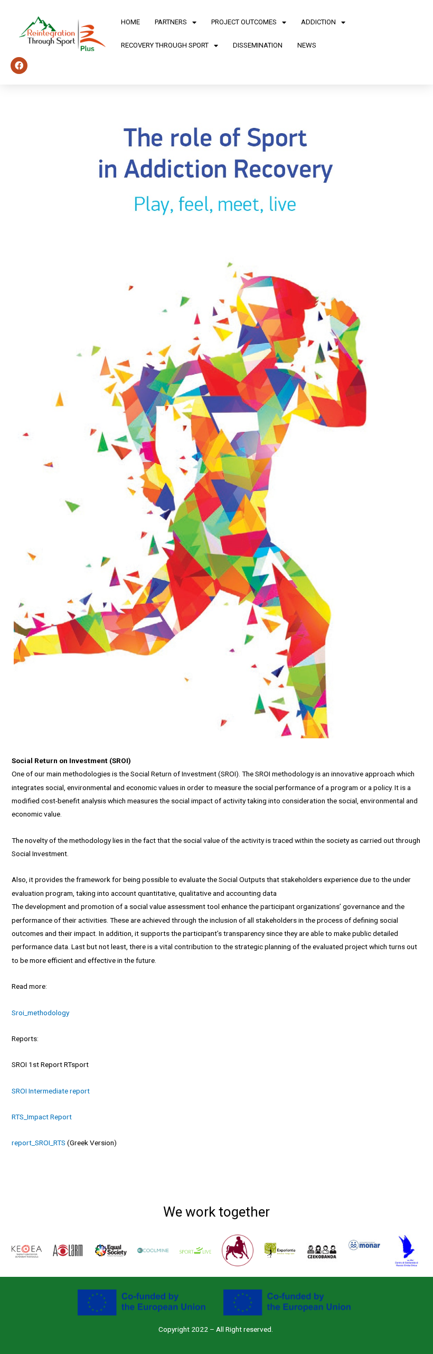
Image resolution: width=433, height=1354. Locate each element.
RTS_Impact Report (42, 1116)
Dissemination (258, 45)
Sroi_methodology (40, 1012)
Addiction (318, 22)
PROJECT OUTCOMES (244, 22)
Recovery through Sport (165, 45)
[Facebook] (19, 65)
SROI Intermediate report (51, 1091)
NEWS (306, 45)
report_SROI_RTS (38, 1142)
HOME (130, 22)
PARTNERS (171, 22)
